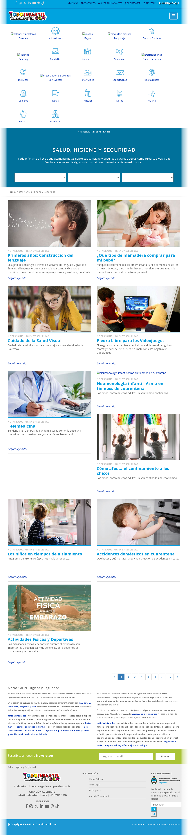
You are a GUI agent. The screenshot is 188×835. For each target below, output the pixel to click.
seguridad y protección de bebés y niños (66, 730)
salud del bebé (33, 730)
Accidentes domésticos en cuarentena (136, 554)
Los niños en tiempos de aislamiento (45, 554)
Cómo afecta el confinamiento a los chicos (133, 471)
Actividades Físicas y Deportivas (40, 639)
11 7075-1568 (59, 795)
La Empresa (95, 790)
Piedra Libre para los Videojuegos (130, 340)
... (162, 676)
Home (11, 192)
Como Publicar (96, 779)
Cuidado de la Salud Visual (35, 340)
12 (169, 676)
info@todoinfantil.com (32, 795)
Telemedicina (21, 426)
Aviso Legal (94, 784)
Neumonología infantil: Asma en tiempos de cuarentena (130, 386)
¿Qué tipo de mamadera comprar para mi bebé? (136, 257)
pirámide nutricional (18, 734)
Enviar (165, 756)
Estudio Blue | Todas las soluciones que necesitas (156, 824)
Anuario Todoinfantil (99, 796)
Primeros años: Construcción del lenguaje (40, 257)
